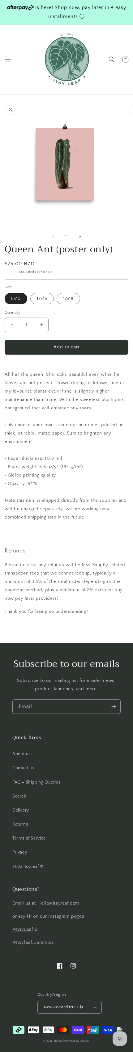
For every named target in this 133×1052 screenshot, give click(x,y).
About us (21, 754)
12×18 (68, 298)
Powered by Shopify (77, 1041)
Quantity (12, 312)
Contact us (23, 768)
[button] (8, 59)
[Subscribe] (113, 706)
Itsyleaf (59, 1041)
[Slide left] (53, 236)
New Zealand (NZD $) (63, 1007)
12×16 (42, 298)
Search (19, 796)
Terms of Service (29, 838)
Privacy (19, 852)
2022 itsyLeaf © (27, 866)
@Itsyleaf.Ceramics (33, 942)
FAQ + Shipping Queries (36, 782)
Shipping (11, 272)
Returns (20, 824)
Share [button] (18, 623)
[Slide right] (80, 236)
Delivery (20, 810)
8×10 (16, 298)
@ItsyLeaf (22, 929)
